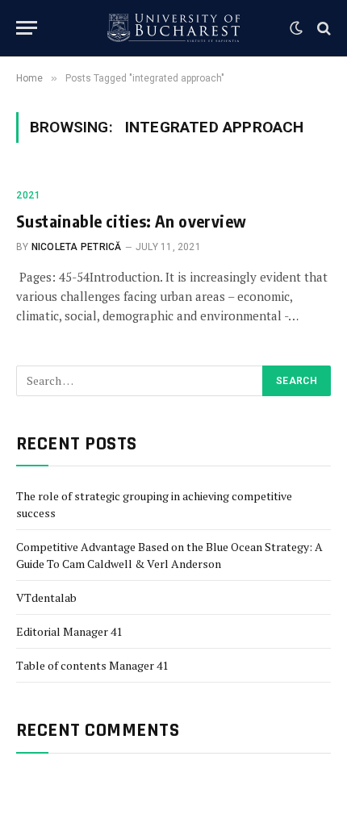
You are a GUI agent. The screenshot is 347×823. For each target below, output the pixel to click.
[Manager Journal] (173, 28)
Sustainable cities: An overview (131, 221)
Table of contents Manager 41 (92, 665)
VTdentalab (46, 597)
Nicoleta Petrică (76, 247)
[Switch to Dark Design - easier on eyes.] (296, 28)
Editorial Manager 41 (69, 631)
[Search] (322, 28)
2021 (28, 195)
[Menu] (26, 28)
